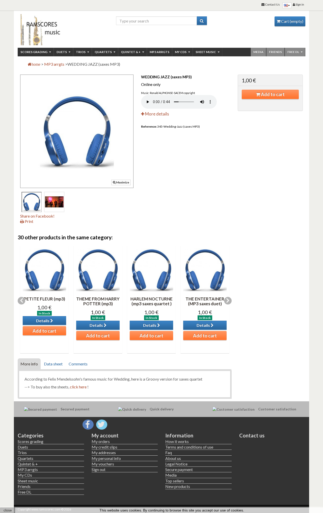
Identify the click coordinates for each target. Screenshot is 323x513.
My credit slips (104, 447)
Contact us (251, 435)
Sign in (299, 4)
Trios (81, 52)
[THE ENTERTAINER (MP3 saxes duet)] (205, 270)
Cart (291, 21)
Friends (275, 52)
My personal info (106, 458)
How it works (177, 441)
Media (258, 52)
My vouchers (103, 463)
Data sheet (53, 363)
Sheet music (206, 52)
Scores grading (34, 52)
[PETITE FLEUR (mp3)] (44, 270)
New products (177, 486)
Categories (30, 435)
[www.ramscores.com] (51, 28)
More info (29, 363)
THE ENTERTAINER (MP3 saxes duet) (204, 301)
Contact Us (272, 4)
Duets (62, 52)
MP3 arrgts (159, 52)
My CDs (181, 52)
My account (105, 435)
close (8, 510)
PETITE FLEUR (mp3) (44, 298)
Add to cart (272, 94)
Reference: (149, 126)
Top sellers (174, 480)
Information (179, 435)
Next (228, 301)
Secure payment (179, 469)
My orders (101, 441)
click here (78, 386)
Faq (168, 452)
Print (28, 221)
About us (173, 458)
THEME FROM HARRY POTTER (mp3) (98, 301)
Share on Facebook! (37, 216)
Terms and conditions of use (189, 447)
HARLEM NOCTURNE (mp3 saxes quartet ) (151, 301)
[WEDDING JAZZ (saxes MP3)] (31, 202)
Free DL (293, 52)
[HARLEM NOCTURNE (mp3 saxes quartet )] (151, 270)
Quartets (103, 52)
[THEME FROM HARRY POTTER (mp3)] (98, 270)
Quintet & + (131, 52)
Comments (78, 363)
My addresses (104, 452)
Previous (21, 301)
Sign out (98, 469)
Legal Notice (176, 463)
